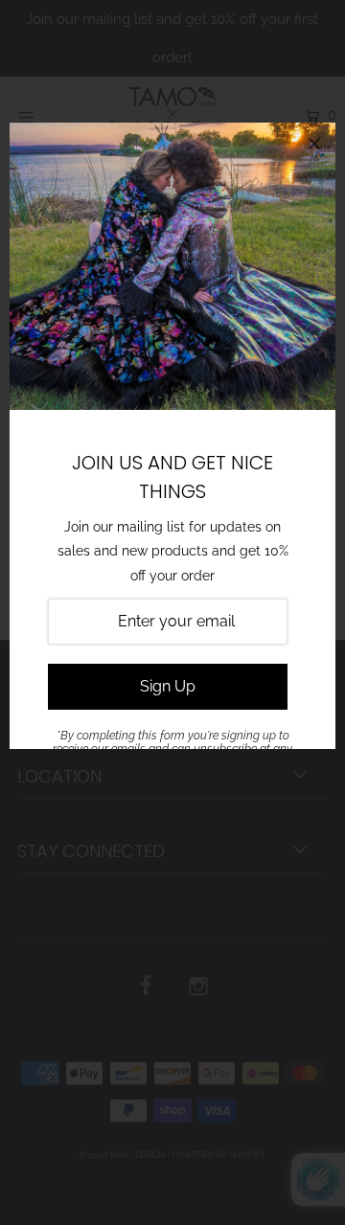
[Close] (314, 144)
